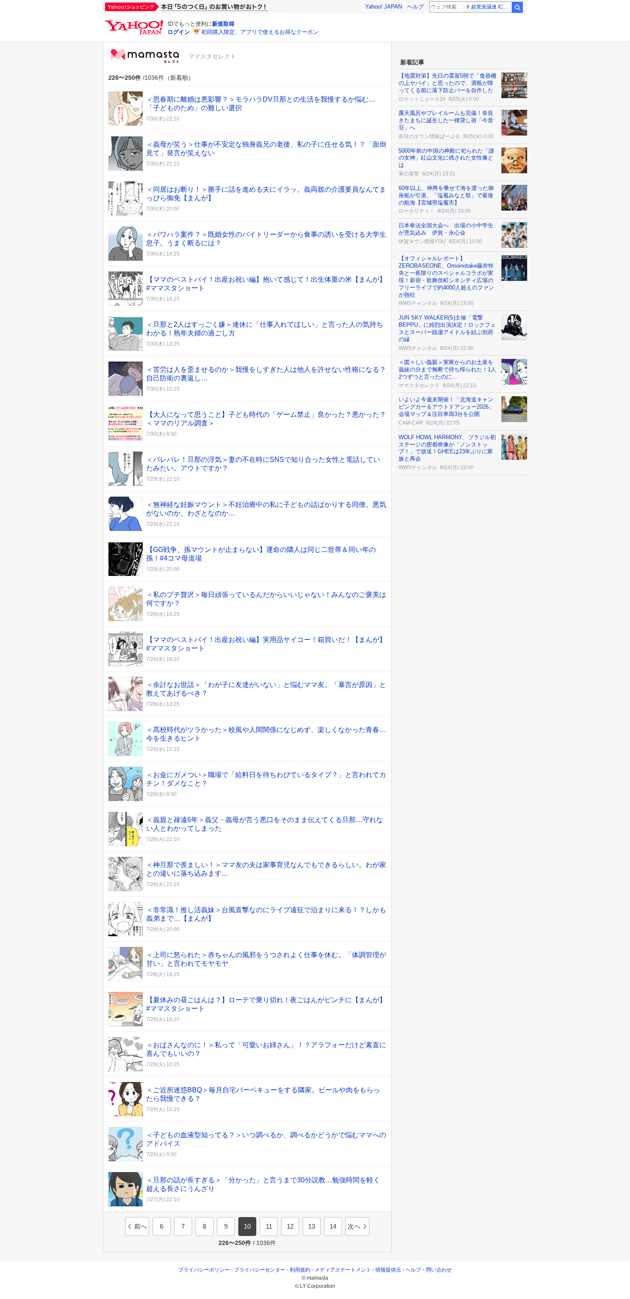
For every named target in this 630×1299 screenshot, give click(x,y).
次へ (354, 1226)
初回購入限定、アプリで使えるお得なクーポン (259, 32)
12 (290, 1226)
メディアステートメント (343, 1270)
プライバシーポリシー (204, 1270)
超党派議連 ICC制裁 (491, 7)
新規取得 (223, 24)
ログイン (179, 32)
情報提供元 (388, 1270)
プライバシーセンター (259, 1270)
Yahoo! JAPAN (383, 6)
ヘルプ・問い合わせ (428, 1270)
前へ (140, 1226)
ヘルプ (415, 6)
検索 (517, 7)
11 (269, 1226)
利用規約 (300, 1270)
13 (311, 1226)
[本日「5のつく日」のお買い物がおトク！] (206, 7)
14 (333, 1226)
